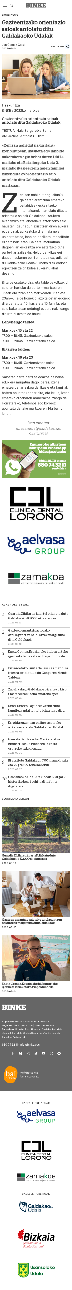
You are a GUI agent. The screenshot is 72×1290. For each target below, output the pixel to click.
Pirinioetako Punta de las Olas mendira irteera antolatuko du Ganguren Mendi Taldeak (38, 673)
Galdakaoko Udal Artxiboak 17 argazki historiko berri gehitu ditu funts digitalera (37, 782)
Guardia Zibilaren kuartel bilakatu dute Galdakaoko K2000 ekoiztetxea (29, 857)
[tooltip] (13, 1053)
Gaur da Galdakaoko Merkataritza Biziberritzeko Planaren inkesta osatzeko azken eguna (34, 744)
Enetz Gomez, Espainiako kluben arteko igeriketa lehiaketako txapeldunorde (30, 985)
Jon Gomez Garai (13, 45)
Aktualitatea (10, 15)
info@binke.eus (30, 1044)
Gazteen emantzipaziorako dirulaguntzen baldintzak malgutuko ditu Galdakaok (36, 635)
